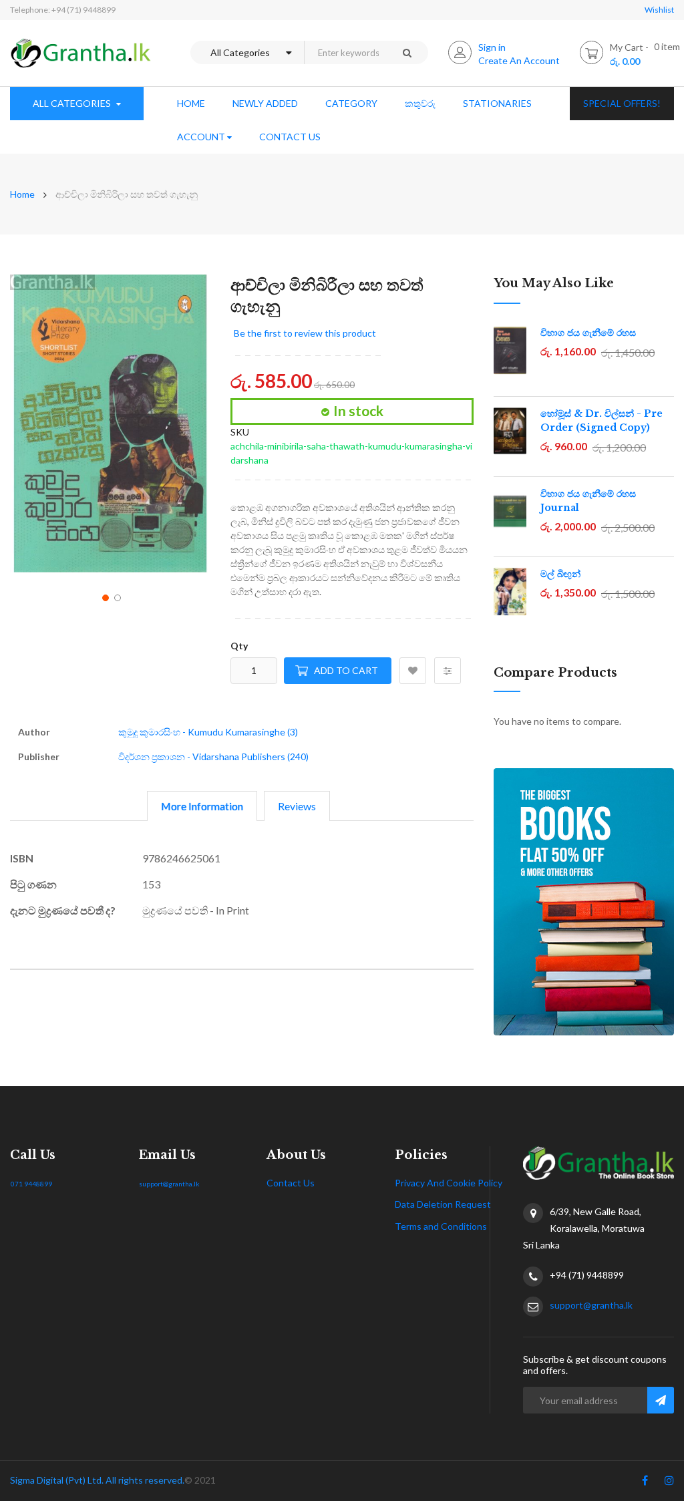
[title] (645, 1483)
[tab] (202, 806)
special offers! (622, 103)
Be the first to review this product (305, 333)
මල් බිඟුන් (560, 574)
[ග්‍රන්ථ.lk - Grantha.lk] (81, 53)
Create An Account (519, 60)
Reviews (297, 806)
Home (22, 194)
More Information (202, 806)
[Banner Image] (584, 901)
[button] (104, 597)
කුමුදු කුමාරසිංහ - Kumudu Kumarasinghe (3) (208, 731)
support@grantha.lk (169, 1184)
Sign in (492, 47)
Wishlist (659, 10)
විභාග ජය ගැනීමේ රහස (588, 333)
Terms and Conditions (441, 1226)
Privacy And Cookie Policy (448, 1182)
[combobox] (344, 52)
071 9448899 (31, 1184)
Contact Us (291, 1182)
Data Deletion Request (443, 1204)
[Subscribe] (660, 1400)
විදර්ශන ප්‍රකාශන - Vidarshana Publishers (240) (213, 756)
